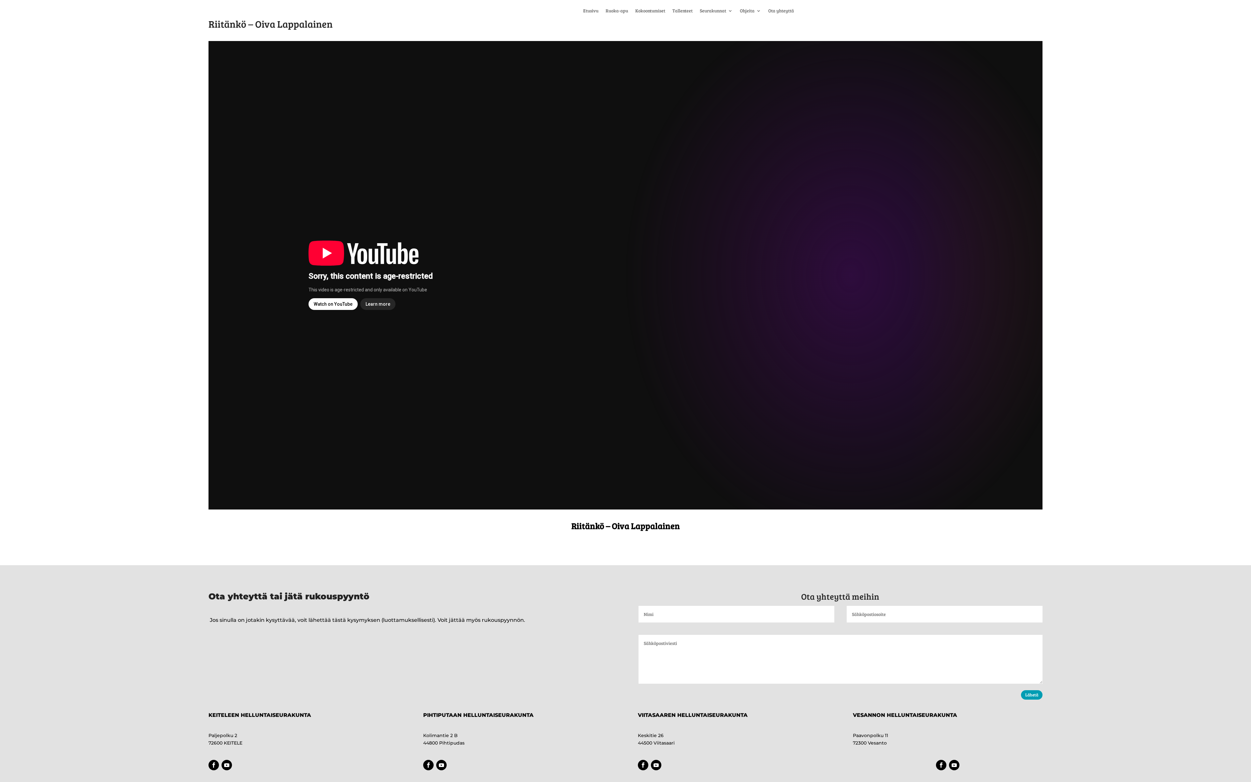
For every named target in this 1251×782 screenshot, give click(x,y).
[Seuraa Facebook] (213, 765)
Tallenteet (682, 11)
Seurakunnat (713, 11)
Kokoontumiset (650, 11)
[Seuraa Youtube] (227, 765)
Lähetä (1031, 695)
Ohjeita (747, 11)
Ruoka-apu (617, 11)
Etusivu (590, 11)
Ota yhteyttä (781, 11)
